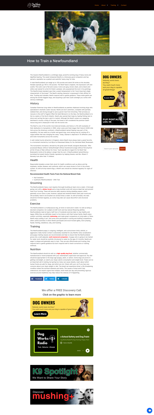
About (103, 5)
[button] (36, 279)
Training (113, 5)
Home (97, 5)
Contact (123, 5)
